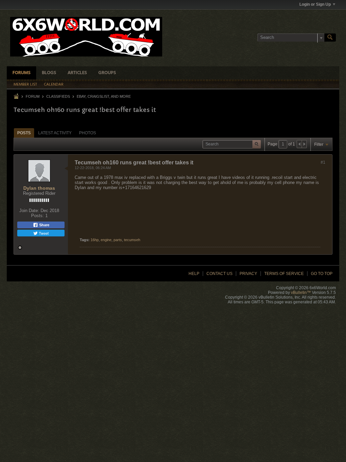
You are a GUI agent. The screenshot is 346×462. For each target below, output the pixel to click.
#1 (323, 162)
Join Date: (29, 210)
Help (194, 273)
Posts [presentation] (24, 133)
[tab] (24, 133)
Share (43, 225)
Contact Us (219, 273)
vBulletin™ (301, 292)
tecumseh (132, 240)
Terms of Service (284, 273)
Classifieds (58, 96)
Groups (107, 73)
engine (106, 240)
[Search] (330, 37)
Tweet (43, 233)
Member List (25, 84)
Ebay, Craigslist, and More (104, 96)
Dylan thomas (39, 188)
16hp (95, 240)
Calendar (54, 84)
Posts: (37, 215)
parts (118, 240)
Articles (77, 73)
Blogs (49, 73)
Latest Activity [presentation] (55, 133)
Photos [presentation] (87, 133)
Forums (21, 73)
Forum (33, 96)
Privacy (248, 273)
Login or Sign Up (315, 4)
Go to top (321, 273)
